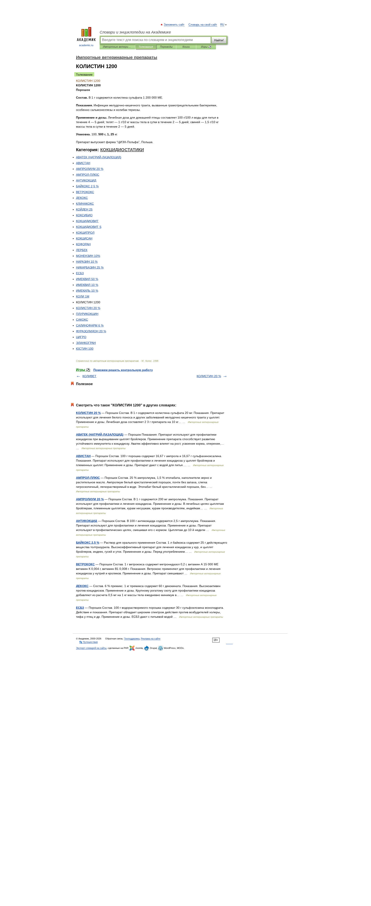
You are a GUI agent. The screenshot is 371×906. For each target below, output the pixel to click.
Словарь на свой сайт (203, 24)
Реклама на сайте (150, 638)
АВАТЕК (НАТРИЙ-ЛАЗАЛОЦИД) (99, 434)
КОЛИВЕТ (89, 376)
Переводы (166, 46)
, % (87, 186)
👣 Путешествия (88, 642)
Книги (186, 46)
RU (222, 24)
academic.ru (86, 45)
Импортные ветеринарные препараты (117, 46)
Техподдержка (132, 638)
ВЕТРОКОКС (85, 564)
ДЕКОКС (82, 586)
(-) (98, 157)
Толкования (145, 46)
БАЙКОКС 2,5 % (87, 542)
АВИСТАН (83, 456)
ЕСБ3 (80, 607)
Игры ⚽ (206, 46)
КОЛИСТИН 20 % (209, 376)
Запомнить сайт (174, 24)
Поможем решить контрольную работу (123, 370)
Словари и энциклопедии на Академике (135, 32)
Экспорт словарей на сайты (91, 648)
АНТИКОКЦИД (86, 521)
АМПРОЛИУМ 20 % (90, 499)
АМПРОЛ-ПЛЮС (88, 477)
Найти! (219, 40)
